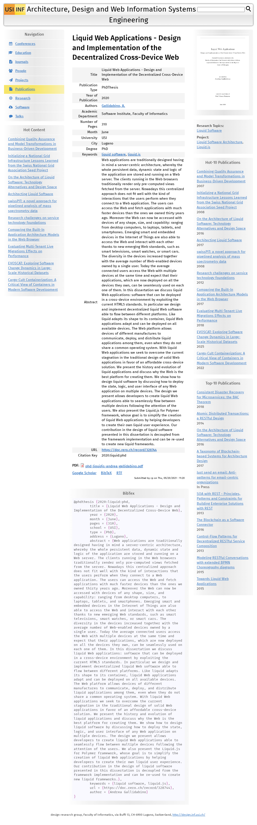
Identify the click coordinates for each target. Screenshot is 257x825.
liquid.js (134, 154)
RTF (119, 473)
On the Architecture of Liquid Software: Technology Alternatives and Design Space (32, 182)
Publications (25, 89)
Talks (19, 116)
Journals (21, 62)
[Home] (15, 9)
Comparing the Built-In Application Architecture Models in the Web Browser (33, 234)
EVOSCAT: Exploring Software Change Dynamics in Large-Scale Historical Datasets (31, 268)
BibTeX (106, 473)
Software (22, 107)
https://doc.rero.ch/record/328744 (129, 450)
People (20, 71)
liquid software (114, 154)
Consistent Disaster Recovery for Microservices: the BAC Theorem (220, 397)
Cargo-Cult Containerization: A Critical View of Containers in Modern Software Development (33, 284)
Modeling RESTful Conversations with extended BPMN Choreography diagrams (222, 562)
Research (22, 98)
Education (23, 53)
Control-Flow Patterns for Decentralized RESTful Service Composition (221, 541)
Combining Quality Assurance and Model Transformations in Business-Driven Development (32, 144)
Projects (21, 80)
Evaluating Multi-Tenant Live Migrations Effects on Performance (30, 251)
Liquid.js (203, 147)
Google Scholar (84, 473)
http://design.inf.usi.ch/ (188, 814)
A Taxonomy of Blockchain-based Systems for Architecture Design (222, 456)
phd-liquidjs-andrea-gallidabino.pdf (114, 466)
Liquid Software (209, 130)
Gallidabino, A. (113, 106)
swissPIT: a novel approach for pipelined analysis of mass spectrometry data (32, 205)
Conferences (25, 44)
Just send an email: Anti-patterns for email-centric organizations (217, 477)
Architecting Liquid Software (30, 194)
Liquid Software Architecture (219, 142)
